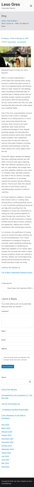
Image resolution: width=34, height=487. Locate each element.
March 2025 (6, 428)
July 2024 (5, 456)
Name (4, 331)
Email (4, 340)
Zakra (30, 481)
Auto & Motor (12, 42)
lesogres (6, 38)
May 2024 (5, 463)
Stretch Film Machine (9, 389)
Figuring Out (7, 283)
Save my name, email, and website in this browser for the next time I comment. (17, 359)
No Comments (21, 42)
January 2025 (7, 435)
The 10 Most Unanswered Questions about (17, 272)
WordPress (7, 483)
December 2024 (7, 439)
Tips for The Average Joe (11, 404)
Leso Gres (11, 4)
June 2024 (5, 460)
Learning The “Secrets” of (11, 267)
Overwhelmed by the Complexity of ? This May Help (17, 396)
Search (4, 377)
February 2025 (7, 432)
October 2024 (7, 446)
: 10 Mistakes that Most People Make (15, 409)
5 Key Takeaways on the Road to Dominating (14, 416)
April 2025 (5, 425)
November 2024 (7, 442)
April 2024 (5, 467)
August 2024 (6, 453)
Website (4, 349)
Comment (5, 311)
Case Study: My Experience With (19, 288)
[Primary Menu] (30, 5)
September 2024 (8, 449)
